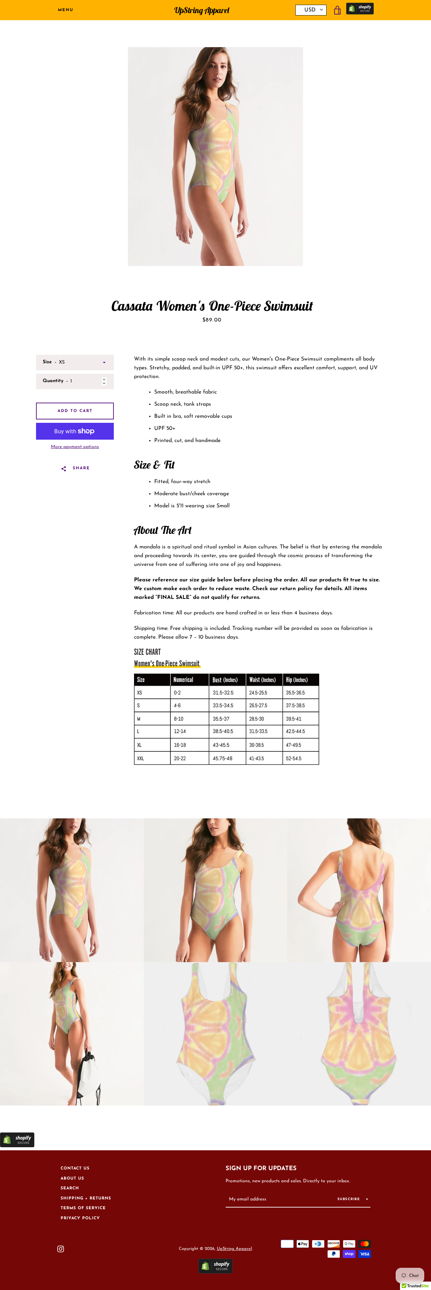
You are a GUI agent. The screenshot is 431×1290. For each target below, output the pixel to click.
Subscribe (349, 1199)
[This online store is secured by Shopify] (360, 10)
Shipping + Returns (86, 1198)
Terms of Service (83, 1208)
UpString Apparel (202, 10)
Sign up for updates (261, 1169)
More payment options (75, 446)
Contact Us (75, 1168)
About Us (72, 1179)
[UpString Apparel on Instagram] (60, 1248)
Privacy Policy (80, 1218)
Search (70, 1188)
